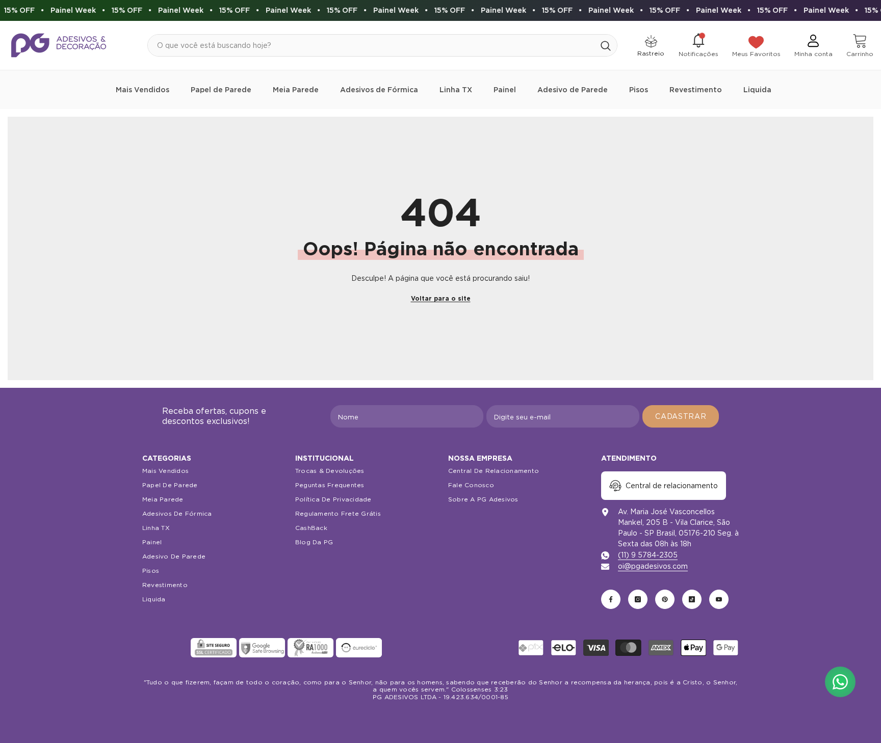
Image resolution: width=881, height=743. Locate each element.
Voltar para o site (441, 298)
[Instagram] (637, 599)
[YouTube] (719, 599)
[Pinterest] (665, 599)
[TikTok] (692, 599)
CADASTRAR (680, 416)
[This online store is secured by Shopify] (165, 647)
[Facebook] (610, 599)
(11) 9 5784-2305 (648, 555)
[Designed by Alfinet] (440, 717)
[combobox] (371, 45)
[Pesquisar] (382, 45)
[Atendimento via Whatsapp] (840, 682)
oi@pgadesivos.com (653, 566)
